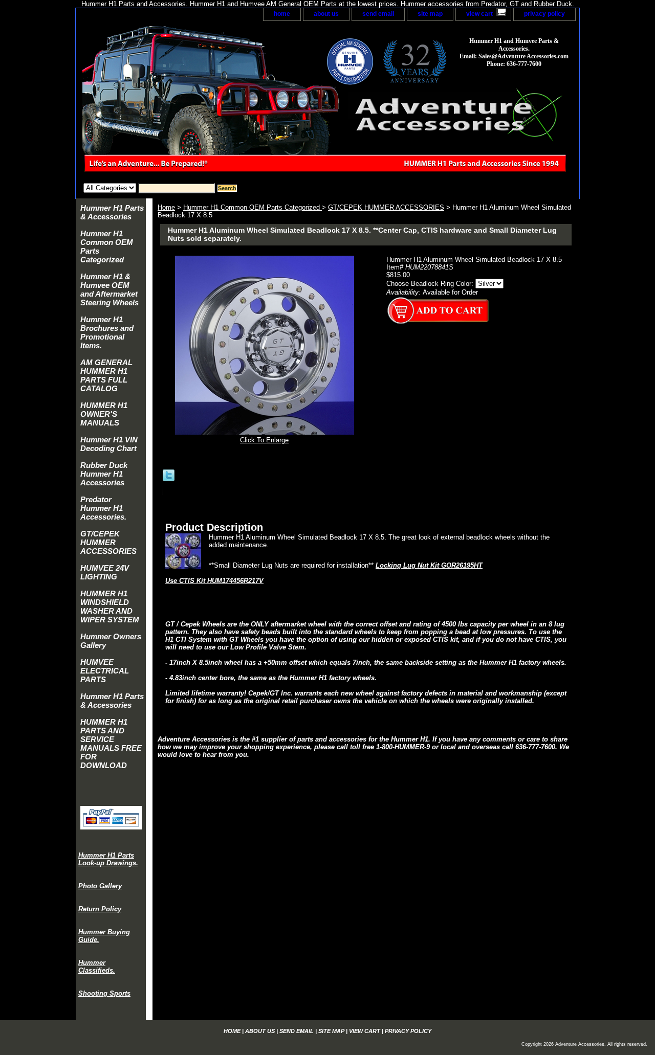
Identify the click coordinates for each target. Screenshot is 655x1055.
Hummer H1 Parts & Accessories (112, 212)
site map (430, 13)
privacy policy (544, 13)
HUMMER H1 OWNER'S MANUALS (103, 414)
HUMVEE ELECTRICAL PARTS (104, 671)
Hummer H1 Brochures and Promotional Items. (107, 332)
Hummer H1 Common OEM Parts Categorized (252, 207)
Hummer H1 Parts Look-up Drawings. (108, 859)
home (282, 13)
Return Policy (99, 909)
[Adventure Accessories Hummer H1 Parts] (204, 102)
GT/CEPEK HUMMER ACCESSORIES (386, 207)
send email (378, 13)
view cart (479, 13)
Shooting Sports (104, 993)
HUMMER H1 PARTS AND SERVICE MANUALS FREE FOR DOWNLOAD (111, 743)
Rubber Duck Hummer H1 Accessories (103, 474)
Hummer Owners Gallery (110, 640)
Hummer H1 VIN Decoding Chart (109, 444)
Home (166, 207)
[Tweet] (168, 479)
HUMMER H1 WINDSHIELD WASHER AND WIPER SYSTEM (109, 606)
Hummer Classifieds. (96, 966)
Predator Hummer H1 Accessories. (103, 508)
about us (326, 13)
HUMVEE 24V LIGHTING (104, 572)
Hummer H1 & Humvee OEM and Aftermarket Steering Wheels (109, 289)
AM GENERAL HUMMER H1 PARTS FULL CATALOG (106, 375)
